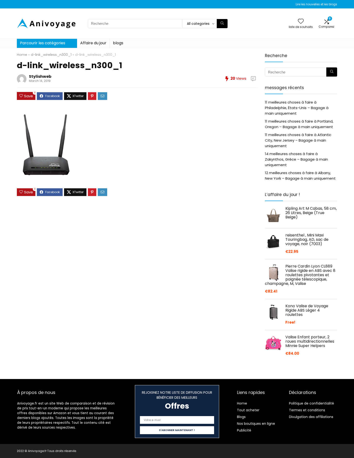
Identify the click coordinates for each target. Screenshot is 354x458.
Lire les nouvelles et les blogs (316, 4)
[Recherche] (222, 23)
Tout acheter (248, 410)
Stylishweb (40, 76)
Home (22, 54)
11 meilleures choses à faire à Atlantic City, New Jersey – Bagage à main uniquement (298, 140)
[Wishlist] (301, 22)
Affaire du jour (93, 43)
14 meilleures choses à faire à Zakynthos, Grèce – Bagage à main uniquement (296, 159)
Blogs (241, 416)
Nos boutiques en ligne (256, 423)
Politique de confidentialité (311, 403)
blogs (118, 43)
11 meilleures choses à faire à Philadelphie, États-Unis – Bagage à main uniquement (296, 108)
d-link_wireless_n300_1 (51, 54)
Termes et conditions (307, 410)
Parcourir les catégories (42, 43)
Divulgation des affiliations (311, 416)
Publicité (244, 430)
